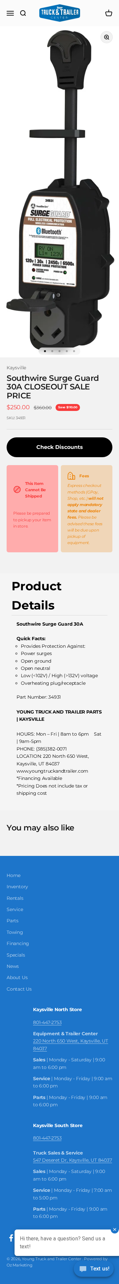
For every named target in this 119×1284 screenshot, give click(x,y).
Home (13, 875)
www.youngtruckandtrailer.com (52, 771)
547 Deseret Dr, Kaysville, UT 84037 (72, 1160)
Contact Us (19, 989)
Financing (18, 943)
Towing (15, 932)
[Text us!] (93, 1269)
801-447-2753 (47, 1022)
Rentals (15, 898)
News (13, 966)
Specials (16, 955)
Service (15, 909)
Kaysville (16, 368)
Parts (13, 921)
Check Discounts (59, 447)
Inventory (17, 887)
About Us (17, 977)
